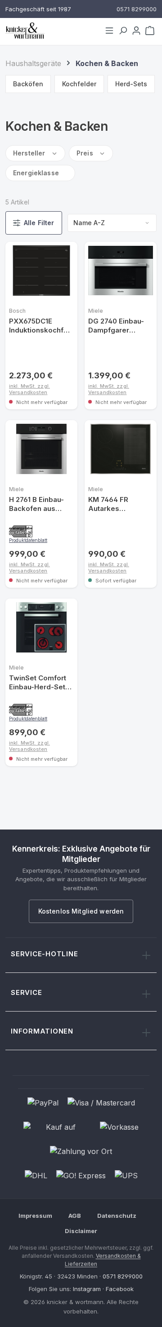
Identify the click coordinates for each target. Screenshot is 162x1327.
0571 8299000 (123, 1276)
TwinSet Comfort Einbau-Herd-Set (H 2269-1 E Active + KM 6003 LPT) (40, 683)
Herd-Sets (131, 84)
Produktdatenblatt (28, 540)
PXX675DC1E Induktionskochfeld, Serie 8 (39, 326)
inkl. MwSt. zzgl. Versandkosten (29, 388)
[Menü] (109, 30)
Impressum (35, 1216)
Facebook (120, 1289)
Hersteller (29, 153)
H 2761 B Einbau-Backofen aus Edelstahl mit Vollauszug (36, 504)
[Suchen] (123, 30)
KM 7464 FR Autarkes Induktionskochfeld (118, 504)
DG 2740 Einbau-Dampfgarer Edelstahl (116, 326)
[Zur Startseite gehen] (50, 30)
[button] (20, 531)
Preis (84, 153)
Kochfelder (79, 84)
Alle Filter (39, 222)
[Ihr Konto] (136, 30)
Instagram (87, 1289)
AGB (74, 1216)
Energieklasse (36, 173)
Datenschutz (116, 1216)
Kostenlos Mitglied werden (81, 911)
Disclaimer (81, 1230)
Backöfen (28, 84)
